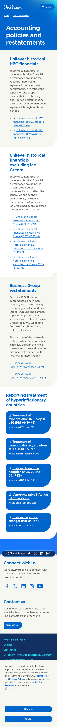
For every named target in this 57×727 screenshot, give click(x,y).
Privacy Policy (16, 679)
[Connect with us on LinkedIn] (23, 586)
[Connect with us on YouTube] (40, 586)
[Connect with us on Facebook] (7, 586)
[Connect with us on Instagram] (32, 586)
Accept (28, 719)
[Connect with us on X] (15, 586)
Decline (28, 709)
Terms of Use (43, 676)
